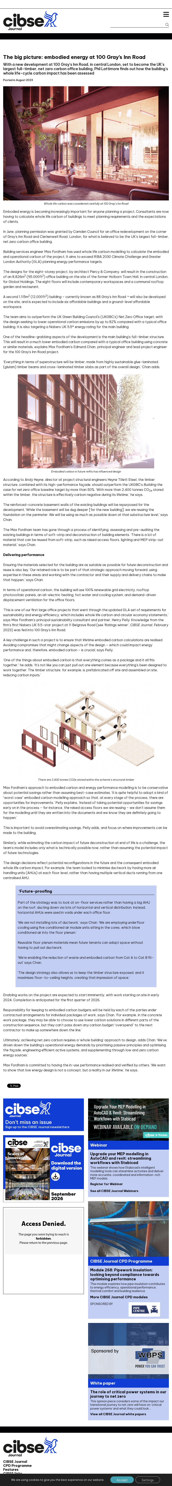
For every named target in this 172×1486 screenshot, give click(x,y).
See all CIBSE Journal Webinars (114, 1191)
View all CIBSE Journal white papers (118, 1414)
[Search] (165, 25)
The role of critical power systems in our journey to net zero (128, 1394)
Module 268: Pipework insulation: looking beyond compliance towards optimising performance (124, 1274)
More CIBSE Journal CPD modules (119, 1297)
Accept (122, 1480)
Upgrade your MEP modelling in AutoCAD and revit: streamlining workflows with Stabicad (120, 1158)
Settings (148, 1480)
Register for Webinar (106, 1184)
